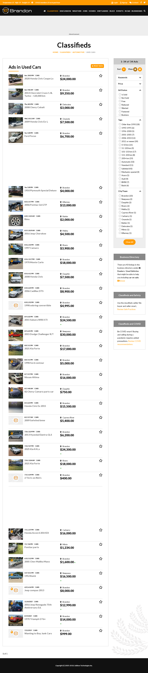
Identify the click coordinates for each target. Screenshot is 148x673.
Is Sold (124, 94)
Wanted (125, 108)
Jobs (85, 11)
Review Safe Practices (126, 309)
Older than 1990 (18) (131, 124)
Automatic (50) (128, 162)
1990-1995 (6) (128, 128)
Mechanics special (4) (130, 172)
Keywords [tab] (122, 77)
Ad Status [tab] (122, 90)
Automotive (78, 52)
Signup (124, 2)
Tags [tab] (120, 120)
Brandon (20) (127, 196)
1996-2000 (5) (128, 131)
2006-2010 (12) (128, 138)
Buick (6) (125, 185)
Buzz (112, 11)
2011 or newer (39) (130, 141)
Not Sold (125, 98)
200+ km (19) (127, 158)
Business (125, 115)
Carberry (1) (127, 216)
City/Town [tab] (122, 191)
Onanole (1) (127, 219)
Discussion (65, 11)
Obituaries (102, 11)
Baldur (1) (126, 223)
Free (123, 101)
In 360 (127, 11)
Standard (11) (127, 165)
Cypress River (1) (129, 212)
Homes (92, 11)
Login (115, 2)
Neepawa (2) (127, 199)
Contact (135, 2)
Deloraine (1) (127, 226)
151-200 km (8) (128, 155)
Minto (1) (125, 229)
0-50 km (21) (127, 145)
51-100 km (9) (128, 148)
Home (55, 52)
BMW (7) (125, 182)
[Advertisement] (55, 25)
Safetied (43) (127, 168)
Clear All (129, 242)
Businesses (137, 11)
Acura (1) (125, 175)
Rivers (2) (126, 206)
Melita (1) (126, 209)
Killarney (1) (127, 233)
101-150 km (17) (129, 152)
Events (119, 11)
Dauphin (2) (126, 202)
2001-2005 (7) (128, 135)
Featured (125, 111)
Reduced (125, 105)
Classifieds (52, 11)
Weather (76, 11)
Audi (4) (125, 179)
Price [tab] (120, 84)
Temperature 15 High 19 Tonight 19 (16, 2)
